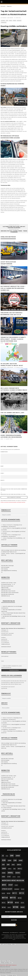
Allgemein (3, 20)
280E (4, 868)
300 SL (20, 868)
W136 (4, 907)
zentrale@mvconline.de (6, 635)
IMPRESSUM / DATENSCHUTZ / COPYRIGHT (14, 932)
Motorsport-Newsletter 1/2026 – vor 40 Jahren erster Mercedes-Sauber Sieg (13, 288)
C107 (9, 876)
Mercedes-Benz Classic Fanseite (8, 591)
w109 (8, 893)
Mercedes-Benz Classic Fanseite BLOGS (9, 592)
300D (3, 873)
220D (9, 860)
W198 (15, 907)
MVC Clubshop (4, 569)
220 (4, 860)
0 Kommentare (3, 22)
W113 (21, 893)
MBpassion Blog (4, 587)
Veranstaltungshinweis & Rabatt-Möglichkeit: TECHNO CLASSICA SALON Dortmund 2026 (13, 339)
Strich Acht (7, 889)
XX (1, 572)
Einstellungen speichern (11, 975)
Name (2, 466)
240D (20, 860)
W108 (3, 893)
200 (11, 855)
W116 (19, 898)
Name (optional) (4, 656)
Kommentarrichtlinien (6, 646)
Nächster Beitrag (14, 229)
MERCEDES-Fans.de (5, 595)
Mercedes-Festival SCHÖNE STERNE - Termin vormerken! (14, 231)
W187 (9, 907)
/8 (3, 856)
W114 (5, 897)
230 (15, 860)
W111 (14, 893)
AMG (3, 876)
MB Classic (3, 292)
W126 (22, 902)
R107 (11, 885)
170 (7, 855)
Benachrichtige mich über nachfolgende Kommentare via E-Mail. (14, 489)
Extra (7, 20)
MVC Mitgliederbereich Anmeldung (9, 570)
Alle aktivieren (3, 975)
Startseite (3, 6)
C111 (14, 876)
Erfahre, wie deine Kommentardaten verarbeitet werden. (13, 502)
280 (8, 864)
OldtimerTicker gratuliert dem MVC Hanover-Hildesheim (14, 227)
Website (2, 480)
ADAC (2, 265)
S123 (16, 885)
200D (18, 856)
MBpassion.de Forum (6, 589)
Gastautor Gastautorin (7, 316)
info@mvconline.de (5, 644)
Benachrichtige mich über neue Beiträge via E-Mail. (13, 494)
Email (2, 661)
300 (14, 868)
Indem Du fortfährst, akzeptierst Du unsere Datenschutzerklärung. (11, 666)
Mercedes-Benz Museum (13, 880)
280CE (19, 864)
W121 (3, 902)
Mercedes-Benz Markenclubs (7, 594)
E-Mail (2, 473)
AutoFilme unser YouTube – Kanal (8, 582)
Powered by (8, 965)
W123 (10, 902)
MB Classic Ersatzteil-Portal (7, 586)
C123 (19, 876)
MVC (4, 885)
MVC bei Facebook (5, 567)
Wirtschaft (19, 20)
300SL (10, 873)
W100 (22, 889)
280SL (9, 868)
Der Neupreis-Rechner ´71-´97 (8, 584)
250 (3, 864)
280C (13, 864)
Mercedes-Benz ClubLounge (7, 565)
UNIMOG (17, 889)
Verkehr (14, 20)
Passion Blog (9, 601)
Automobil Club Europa (7, 17)
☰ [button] (2, 1)
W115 (13, 897)
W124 (17, 902)
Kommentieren (4, 451)
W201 (23, 907)
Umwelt (10, 20)
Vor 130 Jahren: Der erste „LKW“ (12, 412)
